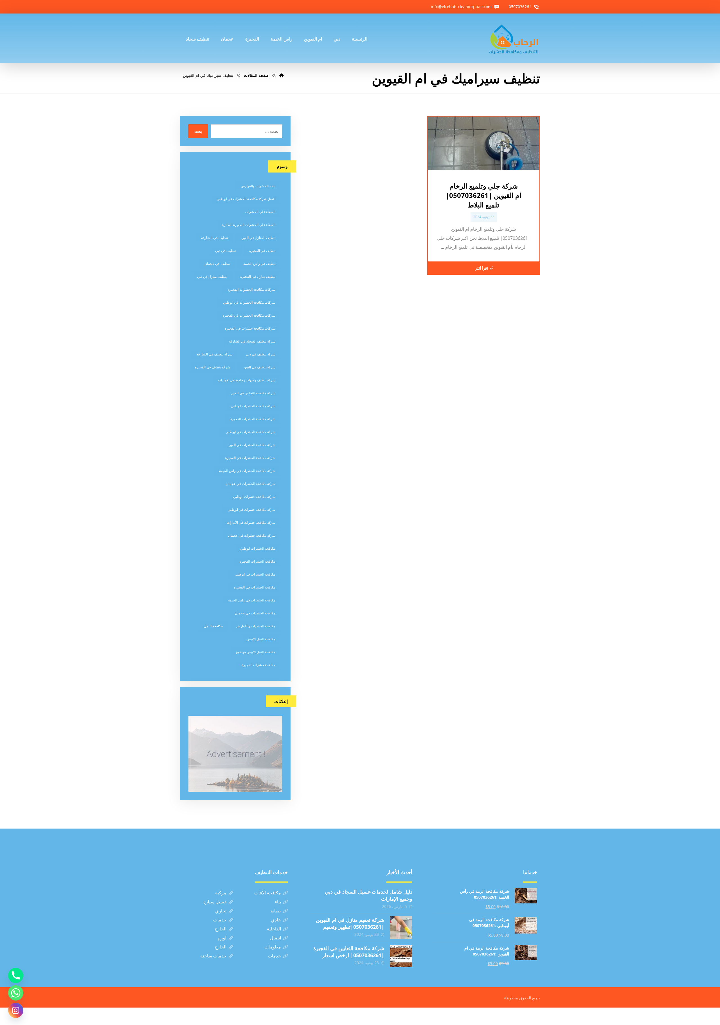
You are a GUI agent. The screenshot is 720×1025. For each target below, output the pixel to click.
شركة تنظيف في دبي (260, 354)
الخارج (220, 929)
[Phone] (15, 975)
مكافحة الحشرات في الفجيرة (254, 587)
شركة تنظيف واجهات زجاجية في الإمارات (246, 380)
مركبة (220, 893)
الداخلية (274, 929)
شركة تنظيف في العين (259, 367)
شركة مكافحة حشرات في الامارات (251, 522)
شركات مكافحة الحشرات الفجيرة (251, 289)
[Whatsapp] (15, 993)
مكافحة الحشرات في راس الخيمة (251, 600)
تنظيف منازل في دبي (212, 276)
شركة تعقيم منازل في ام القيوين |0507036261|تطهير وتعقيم (350, 923)
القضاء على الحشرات (260, 211)
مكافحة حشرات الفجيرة (258, 665)
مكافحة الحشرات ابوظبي (257, 548)
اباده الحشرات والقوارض (258, 185)
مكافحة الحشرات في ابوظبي (255, 574)
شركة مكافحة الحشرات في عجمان (250, 483)
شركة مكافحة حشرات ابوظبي (254, 496)
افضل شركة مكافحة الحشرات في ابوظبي (246, 198)
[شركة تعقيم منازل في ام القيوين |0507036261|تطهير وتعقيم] (401, 927)
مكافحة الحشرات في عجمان (255, 613)
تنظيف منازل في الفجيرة (257, 276)
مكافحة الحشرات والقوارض (255, 626)
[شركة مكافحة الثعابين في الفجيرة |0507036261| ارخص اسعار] (401, 956)
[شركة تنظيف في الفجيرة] (514, 38)
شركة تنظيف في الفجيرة (212, 367)
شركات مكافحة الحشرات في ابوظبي (249, 302)
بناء (278, 902)
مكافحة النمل (213, 626)
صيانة (276, 911)
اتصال (275, 938)
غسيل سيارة (214, 902)
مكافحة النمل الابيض (261, 639)
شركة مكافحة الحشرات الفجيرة (252, 419)
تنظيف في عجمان (217, 263)
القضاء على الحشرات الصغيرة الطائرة (248, 224)
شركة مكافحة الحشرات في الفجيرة (250, 457)
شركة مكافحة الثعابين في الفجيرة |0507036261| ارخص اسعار (348, 952)
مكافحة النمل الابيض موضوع (255, 652)
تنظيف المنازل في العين (258, 237)
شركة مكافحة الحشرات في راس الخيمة (247, 470)
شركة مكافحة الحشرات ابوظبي (253, 406)
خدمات (219, 920)
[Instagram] (15, 1010)
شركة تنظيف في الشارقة (214, 354)
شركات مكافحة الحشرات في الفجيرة (248, 315)
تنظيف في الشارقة (214, 237)
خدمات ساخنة (213, 956)
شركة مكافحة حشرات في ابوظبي (251, 509)
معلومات (272, 947)
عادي (276, 920)
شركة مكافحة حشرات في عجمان (251, 535)
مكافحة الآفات (267, 893)
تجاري (220, 911)
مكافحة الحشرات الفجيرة (257, 561)
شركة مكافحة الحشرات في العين (251, 444)
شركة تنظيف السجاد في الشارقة (252, 341)
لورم (222, 938)
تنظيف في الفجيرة (262, 250)
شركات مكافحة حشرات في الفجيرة (250, 328)
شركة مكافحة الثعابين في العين (253, 393)
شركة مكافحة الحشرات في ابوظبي (250, 431)
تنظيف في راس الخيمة (259, 263)
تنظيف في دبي (225, 250)
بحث (198, 131)
